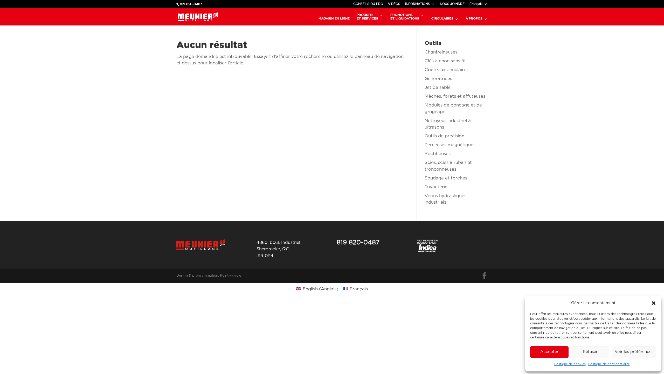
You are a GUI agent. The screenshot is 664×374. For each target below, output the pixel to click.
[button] (653, 303)
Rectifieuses (438, 153)
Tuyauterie (436, 187)
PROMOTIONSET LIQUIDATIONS (404, 16)
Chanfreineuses (441, 52)
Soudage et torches (446, 178)
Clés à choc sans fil (445, 61)
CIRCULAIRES (442, 18)
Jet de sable (438, 87)
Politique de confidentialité (609, 364)
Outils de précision (444, 136)
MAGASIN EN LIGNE (334, 18)
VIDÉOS (394, 3)
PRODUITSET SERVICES (367, 16)
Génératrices (438, 78)
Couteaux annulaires (446, 70)
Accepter (549, 352)
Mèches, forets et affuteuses (455, 96)
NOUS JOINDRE (452, 3)
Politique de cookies (570, 364)
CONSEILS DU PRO (368, 3)
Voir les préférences (634, 352)
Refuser (590, 352)
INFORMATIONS (417, 3)
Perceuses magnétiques (450, 145)
